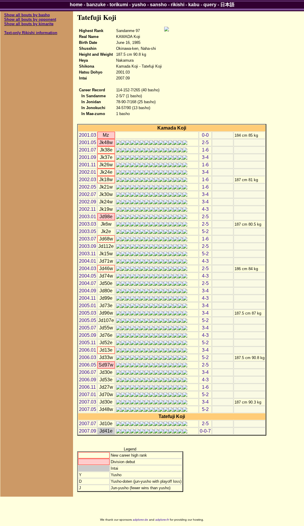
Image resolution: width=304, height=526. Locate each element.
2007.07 (87, 423)
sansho (158, 4)
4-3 (205, 209)
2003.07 (87, 238)
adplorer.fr (162, 519)
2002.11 (87, 209)
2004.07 (87, 283)
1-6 (205, 149)
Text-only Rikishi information (30, 33)
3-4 (205, 157)
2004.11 (87, 298)
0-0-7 (205, 430)
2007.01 (87, 394)
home (76, 4)
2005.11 (87, 342)
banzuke (96, 4)
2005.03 (87, 312)
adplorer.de (140, 519)
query (209, 4)
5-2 (205, 231)
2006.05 (87, 364)
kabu (194, 4)
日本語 (227, 4)
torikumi (119, 4)
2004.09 (87, 290)
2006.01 (87, 350)
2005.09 (87, 335)
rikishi (177, 4)
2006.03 (87, 357)
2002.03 (87, 179)
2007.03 (87, 401)
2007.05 (87, 409)
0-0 (205, 135)
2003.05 (87, 231)
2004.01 (87, 261)
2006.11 (87, 387)
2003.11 (87, 253)
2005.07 (87, 327)
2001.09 (87, 157)
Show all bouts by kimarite (28, 24)
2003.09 (87, 246)
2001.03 (87, 135)
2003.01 (87, 216)
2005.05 (87, 320)
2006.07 (87, 372)
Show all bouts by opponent (30, 19)
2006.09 (87, 379)
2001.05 (87, 142)
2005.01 (87, 305)
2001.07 (87, 149)
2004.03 (87, 268)
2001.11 (87, 164)
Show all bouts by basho (27, 15)
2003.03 (87, 224)
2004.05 (87, 275)
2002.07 (87, 194)
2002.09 (87, 201)
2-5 (205, 142)
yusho (139, 4)
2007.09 (87, 430)
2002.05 (87, 186)
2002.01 (87, 172)
